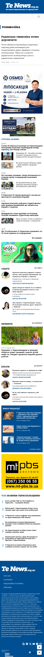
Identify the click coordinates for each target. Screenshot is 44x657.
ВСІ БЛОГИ (38, 366)
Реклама (8, 587)
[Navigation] (39, 16)
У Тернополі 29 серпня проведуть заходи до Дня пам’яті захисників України (21, 196)
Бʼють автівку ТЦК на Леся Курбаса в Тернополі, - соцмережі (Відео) (19, 501)
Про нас (7, 576)
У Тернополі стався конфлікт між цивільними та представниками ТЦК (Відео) (23, 516)
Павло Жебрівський (21, 377)
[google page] (23, 644)
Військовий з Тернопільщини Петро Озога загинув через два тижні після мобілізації (21, 509)
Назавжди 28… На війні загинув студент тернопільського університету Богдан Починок (29, 155)
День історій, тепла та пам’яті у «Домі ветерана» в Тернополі (29, 220)
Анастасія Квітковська (23, 283)
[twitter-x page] (30, 644)
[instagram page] (40, 644)
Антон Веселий (19, 298)
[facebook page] (27, 644)
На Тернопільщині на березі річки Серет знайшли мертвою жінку (20, 531)
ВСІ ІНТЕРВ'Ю (37, 323)
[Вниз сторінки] (39, 652)
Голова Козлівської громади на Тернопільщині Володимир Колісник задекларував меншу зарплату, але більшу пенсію (22, 148)
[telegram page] (37, 644)
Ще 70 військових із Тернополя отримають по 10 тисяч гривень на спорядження (21, 232)
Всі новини (37, 238)
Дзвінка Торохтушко (21, 388)
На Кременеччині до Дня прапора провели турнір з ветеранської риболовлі (27, 184)
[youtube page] (34, 644)
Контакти (8, 580)
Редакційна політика (13, 584)
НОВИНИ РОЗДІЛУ (35, 449)
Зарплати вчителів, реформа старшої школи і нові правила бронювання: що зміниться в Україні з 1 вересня (21, 205)
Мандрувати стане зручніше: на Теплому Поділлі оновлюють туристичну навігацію (19, 214)
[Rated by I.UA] (35, 653)
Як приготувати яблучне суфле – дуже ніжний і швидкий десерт (28, 165)
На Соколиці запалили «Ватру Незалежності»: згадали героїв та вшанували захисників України (21, 177)
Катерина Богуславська (23, 314)
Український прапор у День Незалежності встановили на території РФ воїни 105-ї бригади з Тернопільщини (21, 538)
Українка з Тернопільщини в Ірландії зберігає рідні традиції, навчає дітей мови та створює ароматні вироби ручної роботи (21, 353)
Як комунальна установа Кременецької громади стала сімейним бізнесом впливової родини (22, 524)
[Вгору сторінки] (39, 647)
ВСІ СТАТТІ (38, 268)
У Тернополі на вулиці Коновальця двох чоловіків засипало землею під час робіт (21, 546)
